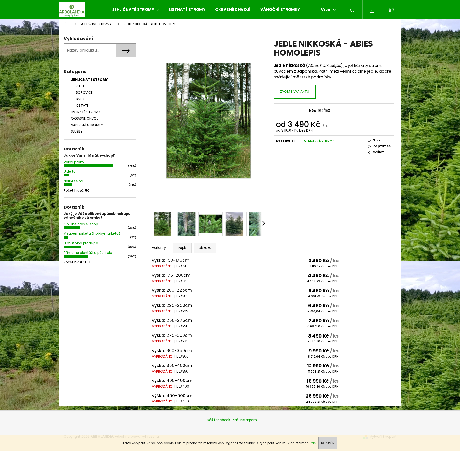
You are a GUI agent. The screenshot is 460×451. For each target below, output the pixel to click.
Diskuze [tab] (205, 247)
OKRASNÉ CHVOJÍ (85, 118)
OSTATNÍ (83, 105)
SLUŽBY (77, 131)
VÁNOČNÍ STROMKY (87, 124)
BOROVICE (84, 92)
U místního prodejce (81, 243)
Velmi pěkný (74, 162)
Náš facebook (218, 419)
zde (313, 443)
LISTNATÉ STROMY (85, 112)
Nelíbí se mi (73, 181)
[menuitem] (135, 9)
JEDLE (80, 86)
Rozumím (328, 443)
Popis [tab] (182, 247)
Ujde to (70, 171)
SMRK (80, 99)
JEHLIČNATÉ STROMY (89, 79)
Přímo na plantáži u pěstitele (88, 252)
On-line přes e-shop (81, 224)
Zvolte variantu (294, 91)
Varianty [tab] (159, 247)
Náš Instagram (245, 419)
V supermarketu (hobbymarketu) (92, 233)
